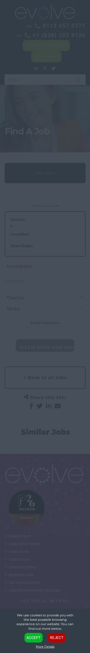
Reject (56, 637)
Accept (34, 637)
